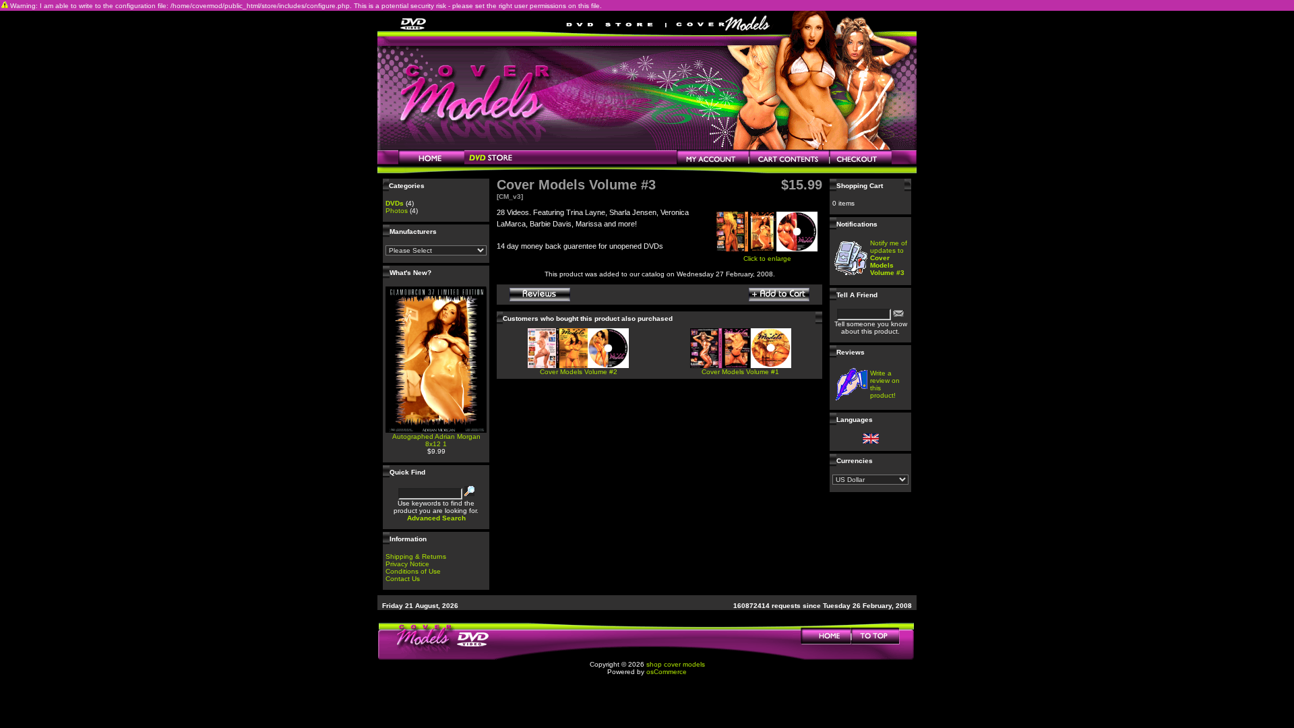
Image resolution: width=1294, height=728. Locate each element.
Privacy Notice (407, 564)
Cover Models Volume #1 (740, 371)
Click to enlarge (767, 258)
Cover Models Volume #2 (578, 371)
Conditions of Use (413, 571)
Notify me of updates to (888, 257)
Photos (397, 210)
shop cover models (675, 664)
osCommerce (666, 671)
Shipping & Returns (416, 556)
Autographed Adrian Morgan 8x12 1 (436, 440)
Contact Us (403, 578)
